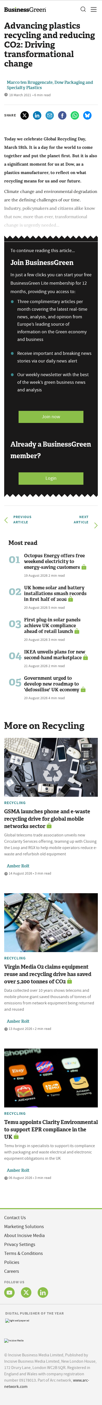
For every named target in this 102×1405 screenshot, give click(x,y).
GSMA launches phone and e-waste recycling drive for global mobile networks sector (47, 819)
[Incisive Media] (14, 1340)
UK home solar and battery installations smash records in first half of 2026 (55, 593)
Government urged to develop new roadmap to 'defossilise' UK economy (51, 684)
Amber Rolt (18, 866)
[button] (83, 9)
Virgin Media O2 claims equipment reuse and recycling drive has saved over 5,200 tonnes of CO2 (47, 974)
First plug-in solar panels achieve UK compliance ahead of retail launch (52, 626)
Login (51, 478)
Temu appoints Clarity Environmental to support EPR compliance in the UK (51, 1129)
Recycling (15, 802)
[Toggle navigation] (92, 9)
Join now (51, 417)
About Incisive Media (24, 1236)
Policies (11, 1262)
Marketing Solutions (24, 1227)
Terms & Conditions (23, 1253)
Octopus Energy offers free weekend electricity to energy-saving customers (54, 561)
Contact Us (15, 1218)
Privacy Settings (19, 1244)
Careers (11, 1271)
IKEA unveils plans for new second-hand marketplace (54, 655)
